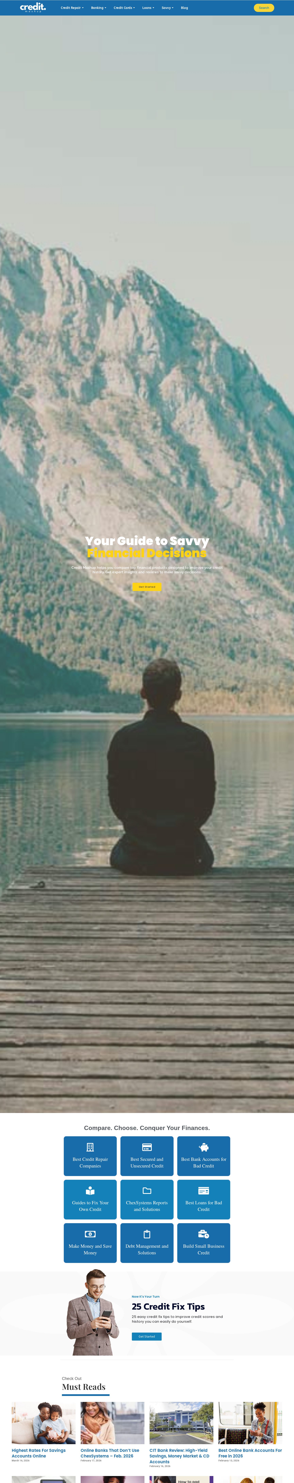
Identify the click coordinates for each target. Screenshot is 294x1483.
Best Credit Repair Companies (90, 1162)
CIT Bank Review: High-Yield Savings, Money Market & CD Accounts (179, 1456)
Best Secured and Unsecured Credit (147, 1162)
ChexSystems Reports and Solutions (147, 1205)
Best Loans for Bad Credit (203, 1205)
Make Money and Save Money (90, 1249)
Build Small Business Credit (203, 1249)
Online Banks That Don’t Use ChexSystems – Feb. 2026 (110, 1453)
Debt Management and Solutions (147, 1249)
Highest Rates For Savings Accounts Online (39, 1453)
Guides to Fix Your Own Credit (90, 1205)
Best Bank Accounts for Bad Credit (203, 1162)
